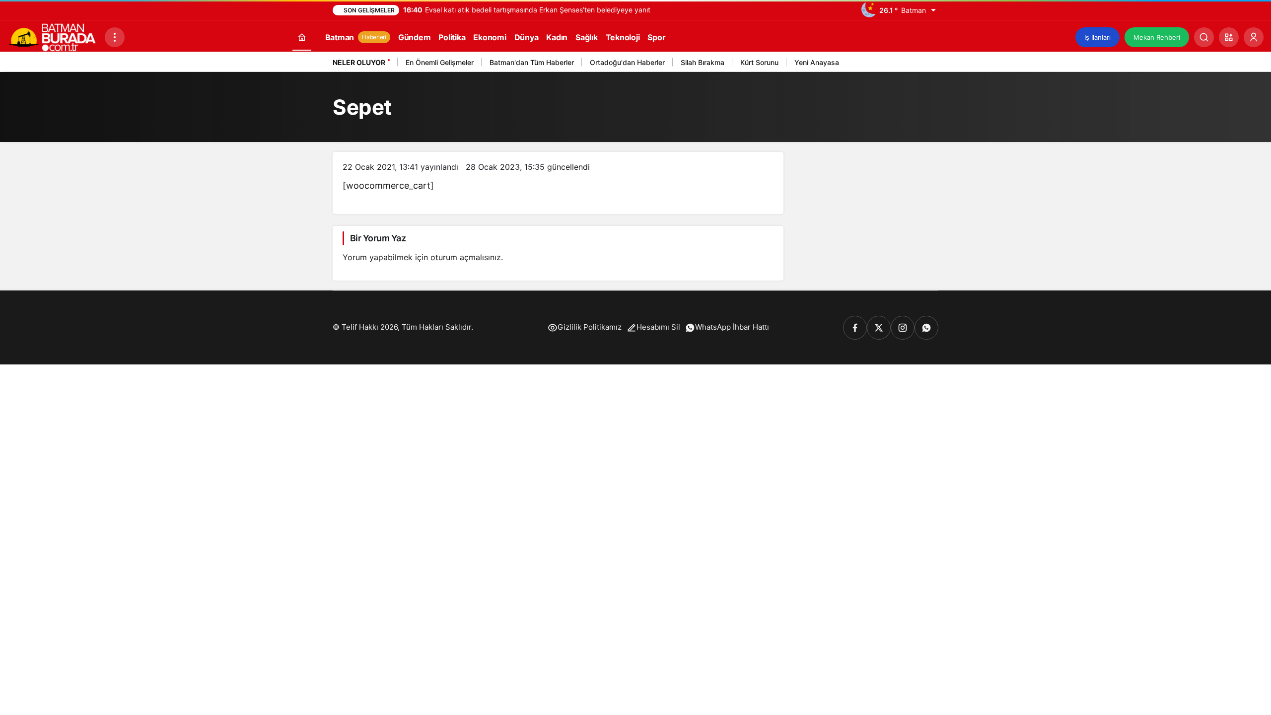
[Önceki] (916, 64)
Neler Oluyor (359, 62)
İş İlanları (1097, 37)
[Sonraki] (928, 64)
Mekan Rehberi (1156, 37)
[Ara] (1204, 37)
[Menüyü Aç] (115, 37)
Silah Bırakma (702, 62)
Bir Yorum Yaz (378, 238)
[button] (1229, 37)
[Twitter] (879, 328)
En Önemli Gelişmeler (440, 62)
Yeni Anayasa (816, 62)
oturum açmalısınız (465, 257)
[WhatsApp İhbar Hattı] (926, 328)
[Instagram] (903, 328)
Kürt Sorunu (759, 62)
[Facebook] (855, 328)
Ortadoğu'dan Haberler (627, 62)
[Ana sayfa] (301, 37)
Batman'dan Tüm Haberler (532, 62)
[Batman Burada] (52, 36)
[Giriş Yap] (1254, 37)
